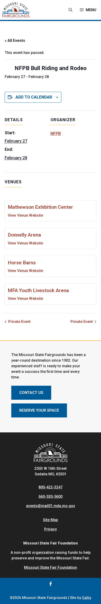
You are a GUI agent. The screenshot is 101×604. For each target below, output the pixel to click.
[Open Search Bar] (70, 10)
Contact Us (31, 392)
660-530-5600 (50, 496)
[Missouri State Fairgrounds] (15, 10)
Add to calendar (34, 97)
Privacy (50, 529)
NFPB (55, 133)
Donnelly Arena (24, 235)
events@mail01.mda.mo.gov (50, 506)
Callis (86, 598)
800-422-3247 (50, 487)
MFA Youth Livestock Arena (38, 290)
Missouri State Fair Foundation (50, 567)
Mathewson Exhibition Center (40, 207)
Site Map (50, 520)
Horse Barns (22, 262)
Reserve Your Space (39, 410)
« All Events (15, 40)
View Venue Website (25, 215)
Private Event (19, 321)
